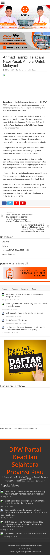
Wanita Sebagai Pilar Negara (16, 320)
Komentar (25, 289)
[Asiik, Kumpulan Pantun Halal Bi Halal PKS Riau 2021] (3, 313)
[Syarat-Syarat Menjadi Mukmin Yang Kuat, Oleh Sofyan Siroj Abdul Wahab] (3, 304)
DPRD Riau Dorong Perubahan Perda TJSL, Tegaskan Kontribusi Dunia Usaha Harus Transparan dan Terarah (22, 524)
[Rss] (20, 548)
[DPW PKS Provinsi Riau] (25, 17)
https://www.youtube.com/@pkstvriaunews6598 (18, 428)
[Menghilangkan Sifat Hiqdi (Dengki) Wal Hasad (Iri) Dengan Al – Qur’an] (3, 294)
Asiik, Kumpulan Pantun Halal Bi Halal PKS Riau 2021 (25, 313)
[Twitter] (24, 548)
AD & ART (5, 242)
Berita (21, 70)
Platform (5, 246)
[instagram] (30, 548)
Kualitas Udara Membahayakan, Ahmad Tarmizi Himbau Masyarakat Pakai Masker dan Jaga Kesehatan (24, 512)
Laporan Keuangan (9, 254)
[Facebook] (22, 548)
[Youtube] (27, 548)
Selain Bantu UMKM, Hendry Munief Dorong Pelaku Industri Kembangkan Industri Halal (25, 492)
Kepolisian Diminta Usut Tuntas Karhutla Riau (25, 533)
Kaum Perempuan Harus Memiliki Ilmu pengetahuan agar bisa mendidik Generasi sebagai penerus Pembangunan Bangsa (19, 217)
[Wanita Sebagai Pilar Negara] (3, 320)
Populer (15, 289)
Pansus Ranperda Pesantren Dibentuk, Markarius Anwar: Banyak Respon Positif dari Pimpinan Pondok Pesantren (32, 227)
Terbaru (5, 289)
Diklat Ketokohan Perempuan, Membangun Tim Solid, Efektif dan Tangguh (25, 502)
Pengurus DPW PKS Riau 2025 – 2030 (15, 250)
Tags (34, 289)
